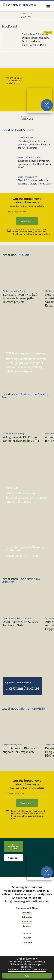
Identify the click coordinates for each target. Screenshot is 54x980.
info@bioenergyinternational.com (27, 901)
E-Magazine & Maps (13, 846)
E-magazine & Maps (27, 908)
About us (27, 921)
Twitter (27, 938)
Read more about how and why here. (27, 969)
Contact (27, 926)
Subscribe (13, 857)
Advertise (27, 912)
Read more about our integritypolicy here (31, 234)
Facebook (27, 942)
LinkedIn (26, 933)
